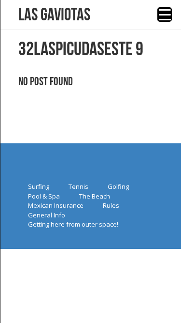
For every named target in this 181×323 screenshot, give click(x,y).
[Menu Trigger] (164, 14)
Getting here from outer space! (73, 224)
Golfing (118, 186)
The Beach (94, 196)
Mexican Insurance (56, 205)
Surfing (38, 186)
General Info (46, 215)
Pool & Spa (44, 196)
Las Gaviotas (54, 14)
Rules (111, 205)
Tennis (78, 186)
